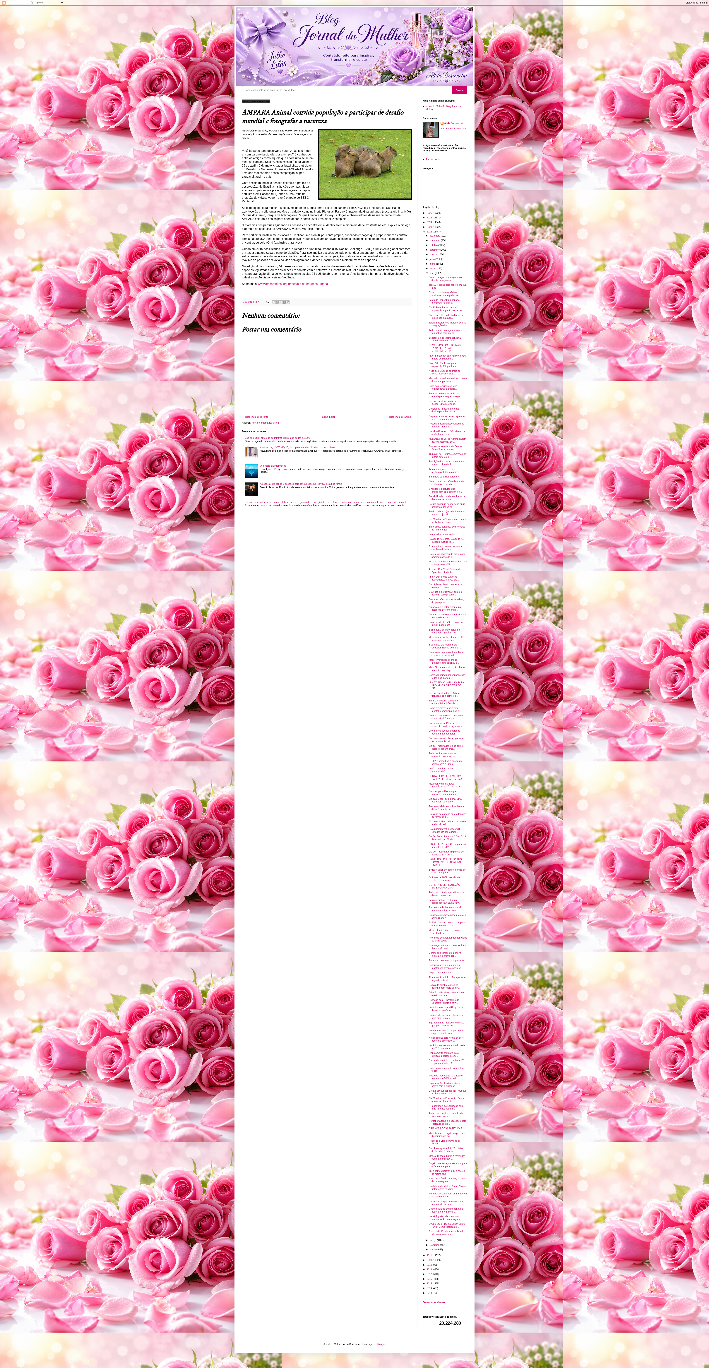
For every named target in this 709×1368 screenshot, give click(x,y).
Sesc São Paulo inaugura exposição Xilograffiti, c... (444, 365)
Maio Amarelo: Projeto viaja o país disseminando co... (447, 1135)
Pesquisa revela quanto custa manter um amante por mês (445, 966)
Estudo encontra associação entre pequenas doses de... (447, 505)
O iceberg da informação (273, 465)
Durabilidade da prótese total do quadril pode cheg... (446, 623)
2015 (430, 1283)
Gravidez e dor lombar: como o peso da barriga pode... (445, 593)
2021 (430, 1255)
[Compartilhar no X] (281, 302)
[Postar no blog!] (277, 302)
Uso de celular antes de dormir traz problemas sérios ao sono (278, 437)
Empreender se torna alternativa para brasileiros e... (446, 1016)
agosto (434, 254)
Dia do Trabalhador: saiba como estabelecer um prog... (446, 747)
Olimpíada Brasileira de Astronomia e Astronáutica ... (447, 994)
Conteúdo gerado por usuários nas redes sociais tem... (447, 676)
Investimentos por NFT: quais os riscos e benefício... (446, 1009)
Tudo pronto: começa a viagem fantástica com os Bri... (445, 332)
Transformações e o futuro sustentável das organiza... (444, 470)
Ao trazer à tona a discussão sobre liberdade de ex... (447, 1122)
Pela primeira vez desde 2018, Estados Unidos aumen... (445, 830)
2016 (430, 1279)
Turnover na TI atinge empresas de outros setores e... (447, 455)
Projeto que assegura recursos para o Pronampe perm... (448, 1165)
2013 (430, 1293)
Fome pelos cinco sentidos (443, 534)
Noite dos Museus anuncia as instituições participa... (444, 372)
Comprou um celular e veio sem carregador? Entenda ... (446, 717)
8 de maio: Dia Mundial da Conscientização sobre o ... (445, 646)
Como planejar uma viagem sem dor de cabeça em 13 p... (446, 279)
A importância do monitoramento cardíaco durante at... (446, 548)
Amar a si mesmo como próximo (446, 960)
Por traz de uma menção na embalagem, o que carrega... (445, 395)
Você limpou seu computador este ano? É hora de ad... (447, 1047)
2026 (430, 213)
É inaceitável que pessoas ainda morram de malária (446, 1203)
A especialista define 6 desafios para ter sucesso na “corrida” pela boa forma (301, 483)
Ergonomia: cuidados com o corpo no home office (447, 528)
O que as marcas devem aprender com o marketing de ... (447, 418)
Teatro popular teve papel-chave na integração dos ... (447, 324)
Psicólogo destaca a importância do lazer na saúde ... (448, 939)
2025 (430, 217)
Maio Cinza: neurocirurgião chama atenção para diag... (447, 669)
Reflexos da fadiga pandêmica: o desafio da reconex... (446, 894)
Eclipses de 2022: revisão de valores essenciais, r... (444, 879)
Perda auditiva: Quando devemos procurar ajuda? (446, 513)
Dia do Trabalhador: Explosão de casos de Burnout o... (446, 853)
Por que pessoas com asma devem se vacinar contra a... (448, 1195)
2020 (430, 1260)
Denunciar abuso (434, 1302)
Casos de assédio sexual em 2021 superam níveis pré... (447, 1062)
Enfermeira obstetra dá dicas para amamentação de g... (447, 555)
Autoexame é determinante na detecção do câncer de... (445, 608)
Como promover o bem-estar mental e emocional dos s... (445, 709)
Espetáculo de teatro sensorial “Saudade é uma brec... (445, 339)
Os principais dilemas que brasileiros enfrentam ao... (444, 793)
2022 (430, 231)
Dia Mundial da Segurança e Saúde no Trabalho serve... (447, 520)
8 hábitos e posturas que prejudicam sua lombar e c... (445, 490)
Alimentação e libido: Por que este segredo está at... (447, 979)
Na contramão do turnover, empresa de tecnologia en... (448, 1180)
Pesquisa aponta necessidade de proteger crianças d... (446, 425)
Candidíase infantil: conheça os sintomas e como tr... (445, 586)
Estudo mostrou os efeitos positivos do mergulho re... (444, 294)
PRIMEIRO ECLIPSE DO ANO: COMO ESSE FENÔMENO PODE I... (446, 862)
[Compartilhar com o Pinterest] (288, 302)
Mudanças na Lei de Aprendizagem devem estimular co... (447, 440)
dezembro (435, 235)
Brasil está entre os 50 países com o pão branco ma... (447, 433)
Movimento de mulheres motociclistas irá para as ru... (446, 785)
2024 (430, 222)
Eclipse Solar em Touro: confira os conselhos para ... (447, 871)
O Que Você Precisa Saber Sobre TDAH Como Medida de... (447, 1225)
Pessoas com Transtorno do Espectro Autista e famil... (444, 1001)
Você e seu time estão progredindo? (441, 770)
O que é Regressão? (440, 972)
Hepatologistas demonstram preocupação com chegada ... (446, 1218)
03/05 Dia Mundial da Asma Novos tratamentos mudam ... (447, 1187)
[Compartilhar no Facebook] (284, 302)
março (433, 1240)
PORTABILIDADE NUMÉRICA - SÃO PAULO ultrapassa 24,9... (447, 777)
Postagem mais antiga (399, 416)
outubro (434, 245)
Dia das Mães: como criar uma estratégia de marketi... (445, 800)
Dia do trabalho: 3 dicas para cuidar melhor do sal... (448, 823)
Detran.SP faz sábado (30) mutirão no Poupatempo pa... (447, 1092)
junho (433, 263)
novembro (435, 240)
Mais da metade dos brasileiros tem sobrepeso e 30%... (448, 563)
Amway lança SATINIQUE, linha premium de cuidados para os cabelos (298, 447)
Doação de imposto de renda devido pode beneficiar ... (444, 410)
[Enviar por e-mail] (274, 302)
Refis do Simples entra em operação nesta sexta (443, 755)
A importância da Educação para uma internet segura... (446, 1107)
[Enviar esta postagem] (267, 302)
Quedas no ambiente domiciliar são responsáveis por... (447, 616)
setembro (435, 249)
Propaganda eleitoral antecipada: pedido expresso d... (446, 1115)
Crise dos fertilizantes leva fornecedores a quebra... (443, 387)
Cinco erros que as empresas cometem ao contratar (444, 732)
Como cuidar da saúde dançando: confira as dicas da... (447, 483)
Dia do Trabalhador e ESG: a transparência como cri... (444, 694)
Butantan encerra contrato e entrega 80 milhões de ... (443, 702)
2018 (430, 1269)
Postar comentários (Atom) (265, 422)
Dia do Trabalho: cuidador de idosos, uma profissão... (444, 402)
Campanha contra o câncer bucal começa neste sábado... (446, 654)
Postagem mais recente (255, 416)
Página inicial (328, 416)
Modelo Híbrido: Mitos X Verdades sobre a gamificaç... (447, 1157)
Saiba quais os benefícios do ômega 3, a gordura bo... (444, 631)
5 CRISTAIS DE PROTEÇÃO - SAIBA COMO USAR (445, 886)
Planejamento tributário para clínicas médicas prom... (444, 1054)
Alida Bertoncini (453, 123)
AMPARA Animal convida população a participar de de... (446, 309)
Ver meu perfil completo (453, 128)
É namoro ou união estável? (444, 476)
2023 (430, 227)
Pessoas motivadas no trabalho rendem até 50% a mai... (446, 1077)
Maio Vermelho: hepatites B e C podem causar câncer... (446, 638)
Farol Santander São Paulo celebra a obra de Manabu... (447, 357)
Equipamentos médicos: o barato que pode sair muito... (446, 1024)
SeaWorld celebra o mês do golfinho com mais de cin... (444, 986)
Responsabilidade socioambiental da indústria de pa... (446, 808)
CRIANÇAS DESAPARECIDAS (445, 1128)
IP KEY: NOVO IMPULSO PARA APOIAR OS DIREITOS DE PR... (446, 685)
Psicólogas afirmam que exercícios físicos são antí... (447, 947)
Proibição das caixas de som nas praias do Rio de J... (446, 463)
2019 (430, 1264)
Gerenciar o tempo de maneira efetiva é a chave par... (445, 954)
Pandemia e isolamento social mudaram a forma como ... (445, 909)
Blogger (381, 1344)
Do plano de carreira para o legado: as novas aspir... (447, 815)
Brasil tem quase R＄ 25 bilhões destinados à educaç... (446, 1150)
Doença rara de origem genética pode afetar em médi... (446, 1210)
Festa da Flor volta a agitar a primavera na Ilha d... (444, 301)
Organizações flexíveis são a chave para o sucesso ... (444, 1085)
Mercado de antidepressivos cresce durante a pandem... (448, 380)
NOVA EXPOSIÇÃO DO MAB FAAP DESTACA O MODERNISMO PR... (445, 348)
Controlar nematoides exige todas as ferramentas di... (447, 740)
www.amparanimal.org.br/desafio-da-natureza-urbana (293, 283)
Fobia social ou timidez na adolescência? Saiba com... (445, 901)
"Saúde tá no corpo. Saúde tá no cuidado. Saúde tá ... (446, 540)
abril (432, 273)
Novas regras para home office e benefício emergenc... (446, 1039)
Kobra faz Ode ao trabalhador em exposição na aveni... (446, 316)
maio (433, 268)
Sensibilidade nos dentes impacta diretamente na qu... (447, 498)
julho (432, 259)
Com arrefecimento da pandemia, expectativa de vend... (446, 1032)
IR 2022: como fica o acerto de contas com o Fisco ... (445, 762)
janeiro (433, 1249)
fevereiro (435, 1245)
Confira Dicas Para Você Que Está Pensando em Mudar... (447, 838)
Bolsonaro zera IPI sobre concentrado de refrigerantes (445, 724)
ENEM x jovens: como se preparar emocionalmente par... (447, 924)
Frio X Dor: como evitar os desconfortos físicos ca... (444, 578)
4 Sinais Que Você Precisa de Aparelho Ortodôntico (445, 570)
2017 (430, 1274)
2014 (430, 1288)
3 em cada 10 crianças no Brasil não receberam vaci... (446, 1233)
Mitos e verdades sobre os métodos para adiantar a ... (444, 661)
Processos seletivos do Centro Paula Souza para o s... (445, 448)
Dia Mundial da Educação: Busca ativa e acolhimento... (446, 1100)
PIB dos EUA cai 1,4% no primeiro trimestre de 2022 (447, 845)
